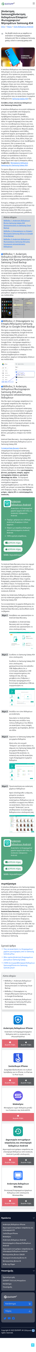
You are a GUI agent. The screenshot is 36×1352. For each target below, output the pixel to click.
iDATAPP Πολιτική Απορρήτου (14, 1280)
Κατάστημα (7, 1284)
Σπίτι (3, 27)
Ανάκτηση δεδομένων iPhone (18, 1028)
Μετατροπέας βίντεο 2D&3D (14, 1254)
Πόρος (9, 27)
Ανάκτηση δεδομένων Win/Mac (18, 1185)
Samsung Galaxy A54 (20, 99)
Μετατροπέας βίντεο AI (12, 1261)
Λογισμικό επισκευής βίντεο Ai (14, 1258)
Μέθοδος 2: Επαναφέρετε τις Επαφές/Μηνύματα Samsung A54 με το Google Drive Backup (18, 233)
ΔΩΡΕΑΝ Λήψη (14, 542)
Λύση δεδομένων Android (23, 27)
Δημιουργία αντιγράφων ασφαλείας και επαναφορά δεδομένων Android (18, 1142)
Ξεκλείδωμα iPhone (18, 1066)
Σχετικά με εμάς (9, 1277)
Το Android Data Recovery (10, 448)
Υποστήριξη (7, 1287)
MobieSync (18, 1104)
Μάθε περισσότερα (13, 554)
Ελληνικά (28, 1330)
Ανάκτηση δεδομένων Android (21, 503)
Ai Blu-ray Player (9, 1264)
